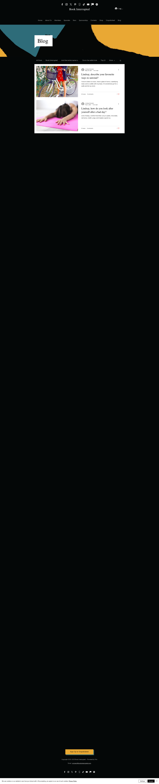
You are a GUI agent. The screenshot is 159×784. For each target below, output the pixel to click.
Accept (151, 781)
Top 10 (103, 60)
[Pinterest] (75, 4)
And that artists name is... (70, 60)
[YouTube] (88, 4)
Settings (142, 781)
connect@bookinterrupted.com (81, 763)
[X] (70, 4)
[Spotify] (96, 4)
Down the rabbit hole (89, 60)
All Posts (39, 60)
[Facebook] (62, 4)
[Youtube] (87, 772)
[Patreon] (92, 4)
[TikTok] (83, 4)
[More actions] (119, 70)
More (111, 60)
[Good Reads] (79, 4)
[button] (57, 20)
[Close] (157, 781)
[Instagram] (66, 4)
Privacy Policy (73, 781)
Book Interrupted (52, 60)
